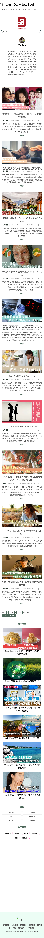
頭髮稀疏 (8, 833)
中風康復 (35, 833)
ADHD (17, 833)
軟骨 (16, 838)
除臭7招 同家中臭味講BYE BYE (22, 376)
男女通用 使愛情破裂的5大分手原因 (22, 427)
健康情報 (5, 171)
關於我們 (21, 928)
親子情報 (5, 120)
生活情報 (5, 379)
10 (24, 612)
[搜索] (38, 31)
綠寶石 (26, 833)
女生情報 (5, 278)
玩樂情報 (5, 225)
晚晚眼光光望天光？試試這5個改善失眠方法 (22, 326)
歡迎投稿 (31, 928)
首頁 (3, 612)
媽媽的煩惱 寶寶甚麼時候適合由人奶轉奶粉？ (22, 168)
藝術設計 (25, 838)
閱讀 (21, 135)
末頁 (28, 612)
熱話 (4, 484)
